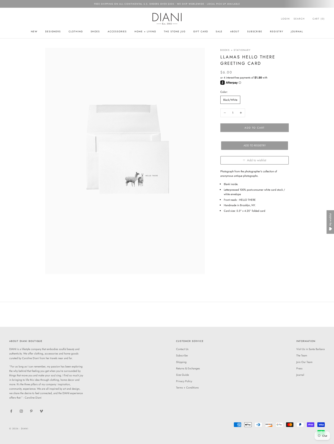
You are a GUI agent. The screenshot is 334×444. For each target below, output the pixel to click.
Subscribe (182, 355)
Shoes (95, 31)
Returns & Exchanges (188, 368)
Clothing (76, 31)
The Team (301, 355)
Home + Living (145, 31)
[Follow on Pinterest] (31, 411)
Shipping (181, 362)
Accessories (117, 31)
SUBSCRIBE (254, 31)
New (34, 31)
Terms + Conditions (187, 387)
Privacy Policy (184, 381)
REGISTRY (276, 31)
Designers (53, 31)
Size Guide (182, 375)
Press (299, 368)
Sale (219, 31)
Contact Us (182, 349)
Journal (297, 31)
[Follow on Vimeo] (41, 411)
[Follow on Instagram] (21, 411)
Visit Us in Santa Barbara (310, 349)
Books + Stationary (235, 50)
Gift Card (200, 31)
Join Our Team (304, 362)
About (234, 31)
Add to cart (255, 127)
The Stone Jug (175, 31)
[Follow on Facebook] (11, 411)
